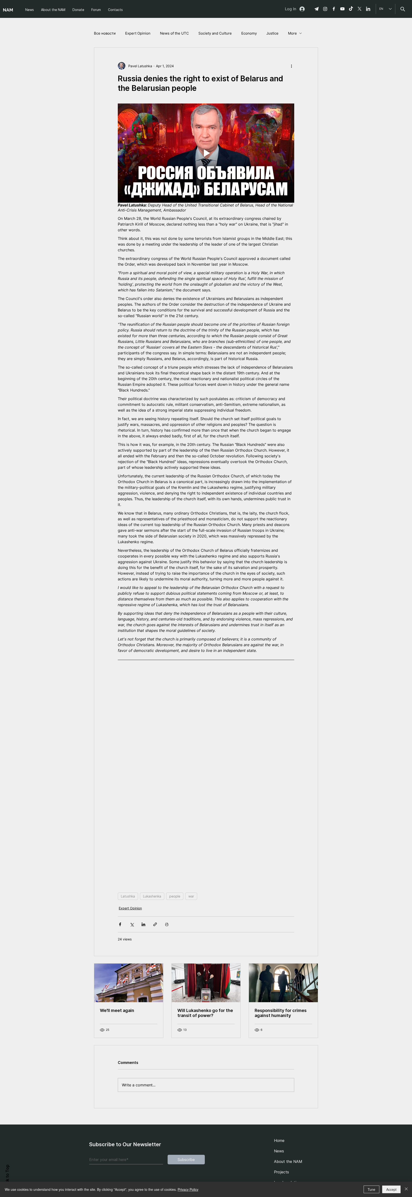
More (292, 33)
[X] (359, 8)
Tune (371, 1189)
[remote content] (206, 774)
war (191, 896)
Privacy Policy (188, 1189)
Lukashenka (152, 896)
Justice (272, 33)
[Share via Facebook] (120, 924)
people (174, 896)
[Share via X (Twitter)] (131, 924)
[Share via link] (155, 924)
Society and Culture (215, 33)
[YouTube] (342, 8)
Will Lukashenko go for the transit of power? (205, 1013)
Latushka (128, 896)
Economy (249, 33)
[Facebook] (333, 8)
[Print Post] (167, 924)
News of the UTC (174, 33)
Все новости (105, 33)
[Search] (403, 9)
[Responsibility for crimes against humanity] (283, 983)
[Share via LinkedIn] (143, 924)
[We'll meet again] (128, 983)
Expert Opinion (137, 33)
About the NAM (288, 1161)
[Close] (406, 1189)
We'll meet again (117, 1010)
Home (279, 1140)
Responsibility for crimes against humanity (281, 1013)
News (279, 1151)
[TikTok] (351, 8)
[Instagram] (325, 8)
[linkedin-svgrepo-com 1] (368, 8)
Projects (281, 1172)
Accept (391, 1189)
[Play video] (206, 153)
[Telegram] (316, 8)
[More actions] (291, 66)
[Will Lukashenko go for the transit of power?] (206, 983)
